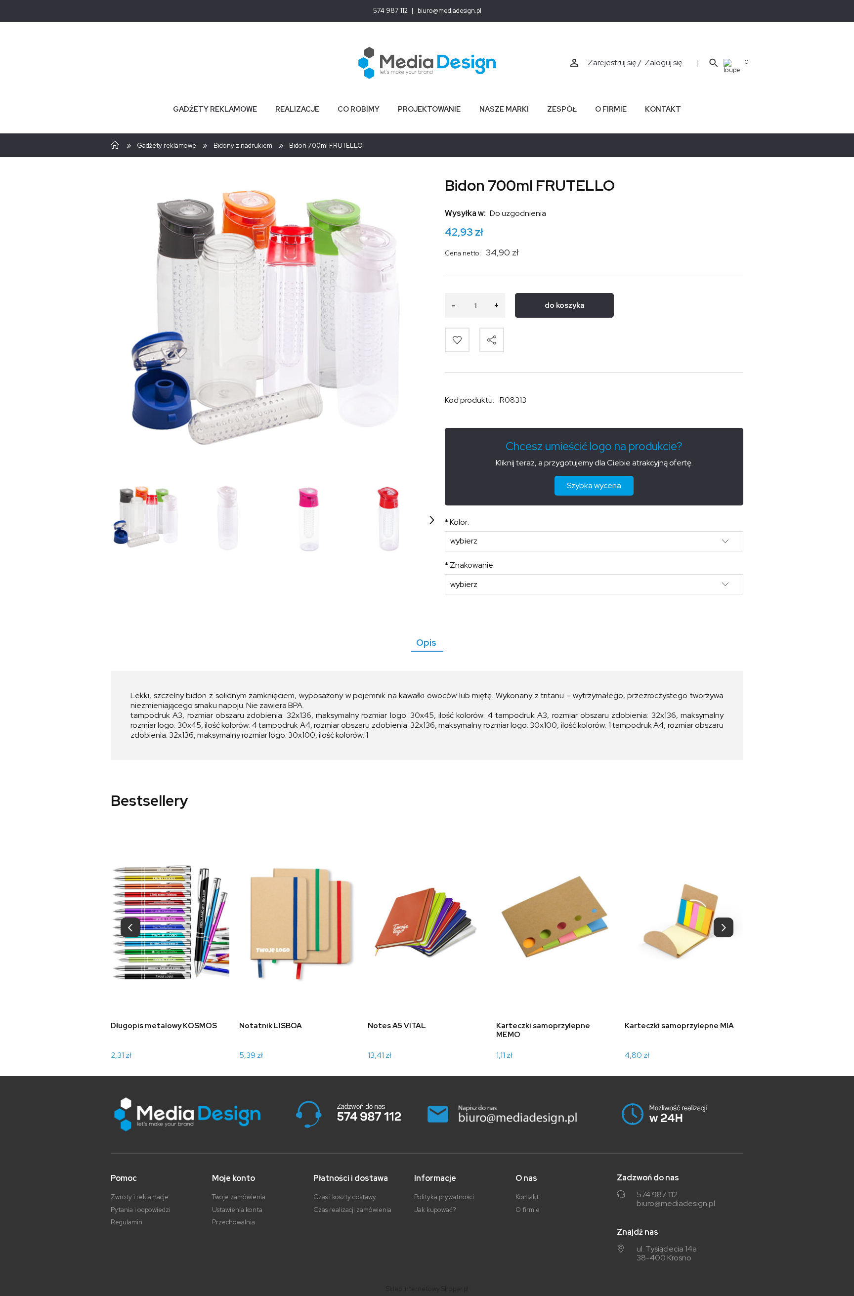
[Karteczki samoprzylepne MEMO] (555, 922)
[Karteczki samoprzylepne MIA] (684, 922)
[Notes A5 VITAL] (427, 922)
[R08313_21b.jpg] (146, 518)
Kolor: (457, 522)
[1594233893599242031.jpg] (308, 518)
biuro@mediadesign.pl (449, 10)
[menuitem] (215, 109)
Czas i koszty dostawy (344, 1197)
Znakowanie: (470, 565)
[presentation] (130, 927)
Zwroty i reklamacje (140, 1197)
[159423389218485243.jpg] (389, 518)
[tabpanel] (427, 715)
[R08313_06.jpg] (227, 518)
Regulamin (126, 1222)
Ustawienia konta (237, 1210)
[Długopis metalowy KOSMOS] (170, 922)
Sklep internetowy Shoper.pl (427, 1289)
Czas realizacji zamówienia (352, 1210)
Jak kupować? (435, 1210)
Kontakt (527, 1197)
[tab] (427, 642)
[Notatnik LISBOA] (298, 922)
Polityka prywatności (444, 1197)
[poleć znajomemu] (491, 339)
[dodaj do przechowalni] (457, 340)
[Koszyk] (733, 65)
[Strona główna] (427, 63)
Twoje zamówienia (238, 1197)
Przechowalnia (233, 1222)
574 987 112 (390, 10)
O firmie (527, 1210)
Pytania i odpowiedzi (141, 1210)
